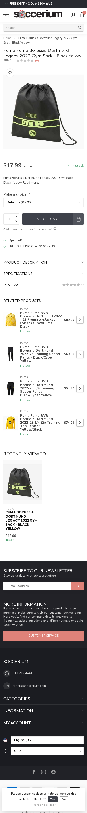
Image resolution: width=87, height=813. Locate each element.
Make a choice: (16, 194)
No (64, 799)
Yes (52, 799)
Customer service (43, 636)
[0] (82, 14)
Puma (7, 60)
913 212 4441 (22, 673)
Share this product (41, 229)
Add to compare (13, 229)
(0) (37, 60)
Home (7, 38)
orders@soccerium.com (29, 686)
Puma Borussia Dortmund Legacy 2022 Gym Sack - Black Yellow (21, 520)
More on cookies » (44, 805)
